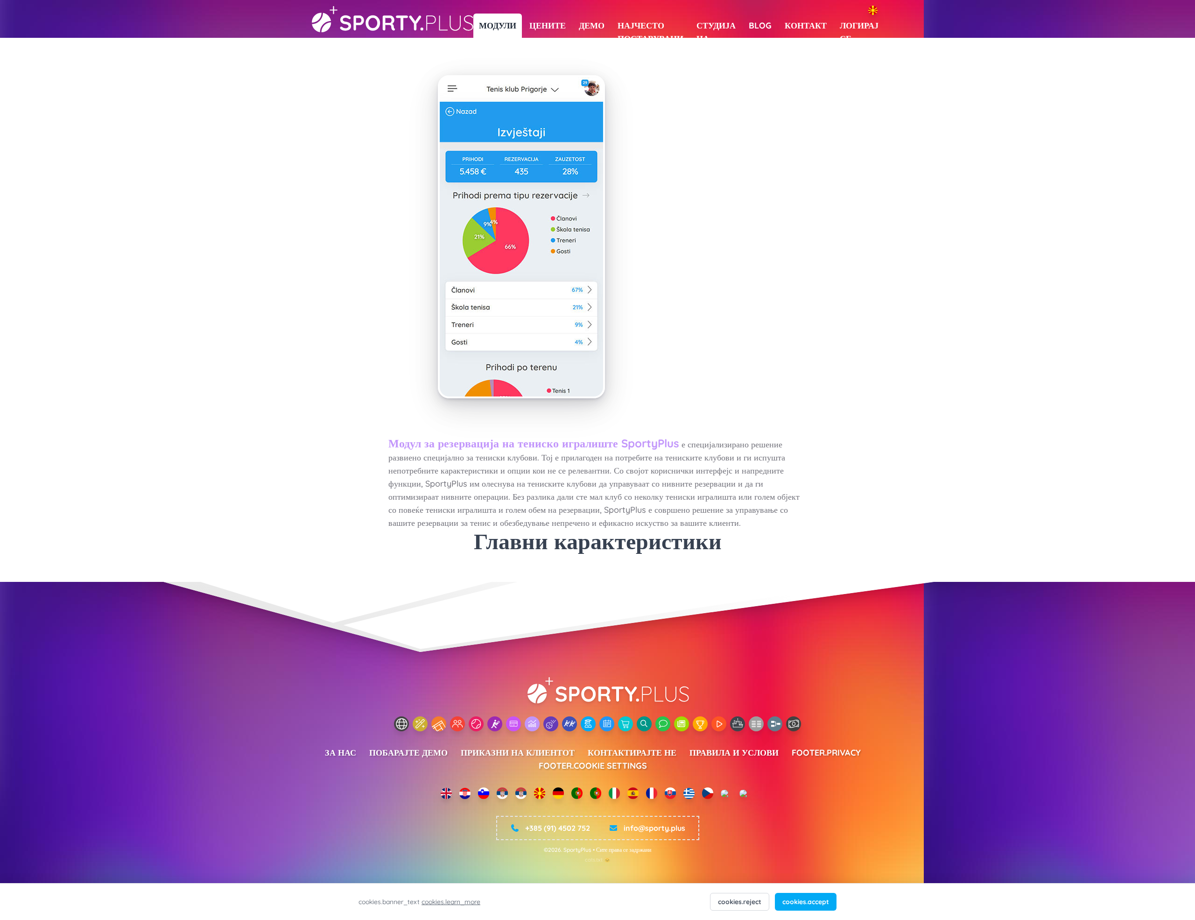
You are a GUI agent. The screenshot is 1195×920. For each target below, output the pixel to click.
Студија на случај (716, 29)
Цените (547, 25)
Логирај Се (859, 29)
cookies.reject (739, 902)
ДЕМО (592, 25)
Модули (497, 25)
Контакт (806, 25)
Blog (760, 25)
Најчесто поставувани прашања (650, 29)
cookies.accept (805, 902)
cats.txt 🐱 (598, 859)
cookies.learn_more (451, 902)
